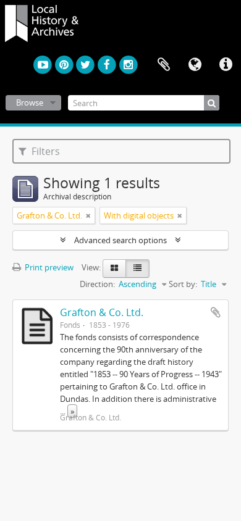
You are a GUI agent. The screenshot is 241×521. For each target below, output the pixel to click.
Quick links (225, 64)
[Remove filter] (88, 215)
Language (194, 64)
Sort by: (183, 284)
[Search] (211, 102)
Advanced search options (120, 240)
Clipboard (163, 64)
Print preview (48, 267)
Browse (29, 102)
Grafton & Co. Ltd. (101, 312)
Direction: (97, 284)
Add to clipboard (215, 312)
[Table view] (137, 268)
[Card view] (114, 268)
